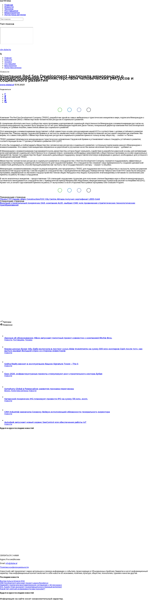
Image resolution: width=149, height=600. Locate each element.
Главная (8, 5)
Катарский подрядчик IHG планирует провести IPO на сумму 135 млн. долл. (46, 399)
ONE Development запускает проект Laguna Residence (24, 583)
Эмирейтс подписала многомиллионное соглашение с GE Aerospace (31, 585)
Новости (9, 7)
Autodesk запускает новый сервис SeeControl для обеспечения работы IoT (45, 422)
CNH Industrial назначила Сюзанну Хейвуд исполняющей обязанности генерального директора (57, 412)
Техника (8, 9)
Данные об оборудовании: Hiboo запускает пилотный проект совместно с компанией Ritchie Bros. (58, 338)
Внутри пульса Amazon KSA (12, 581)
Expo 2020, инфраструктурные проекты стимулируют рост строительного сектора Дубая (53, 374)
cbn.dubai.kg (5, 49)
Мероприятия (12, 13)
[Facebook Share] (79, 110)
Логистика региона (15, 15)
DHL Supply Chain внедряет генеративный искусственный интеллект (31, 587)
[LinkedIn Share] (69, 110)
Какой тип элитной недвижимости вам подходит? (22, 589)
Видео (7, 391)
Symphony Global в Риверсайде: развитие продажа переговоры (39, 389)
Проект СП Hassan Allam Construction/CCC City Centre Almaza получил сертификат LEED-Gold (50, 199)
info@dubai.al (11, 563)
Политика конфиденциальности (14, 567)
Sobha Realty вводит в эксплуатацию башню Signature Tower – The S (41, 364)
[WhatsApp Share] (60, 110)
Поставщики (11, 11)
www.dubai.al (7, 85)
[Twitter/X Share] (89, 110)
